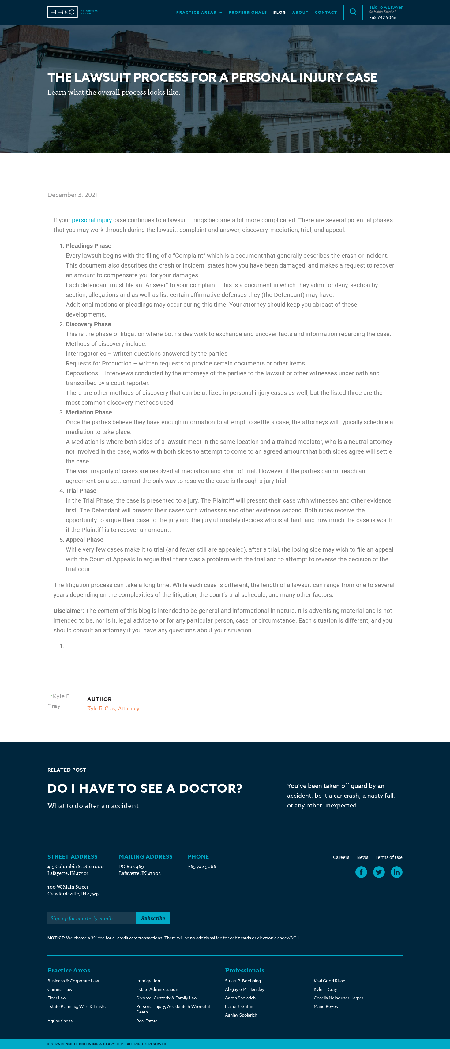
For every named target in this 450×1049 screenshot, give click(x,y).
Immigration (148, 980)
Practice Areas (196, 12)
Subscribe (153, 917)
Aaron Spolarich (240, 998)
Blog (279, 12)
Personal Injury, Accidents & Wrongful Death (173, 1009)
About (300, 12)
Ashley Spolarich (241, 1015)
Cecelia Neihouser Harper (338, 998)
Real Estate (147, 1021)
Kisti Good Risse (329, 980)
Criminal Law (60, 989)
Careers (341, 857)
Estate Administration (157, 989)
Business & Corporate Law (73, 980)
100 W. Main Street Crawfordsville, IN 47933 (73, 889)
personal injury (92, 220)
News (362, 857)
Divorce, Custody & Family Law (166, 998)
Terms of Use (389, 857)
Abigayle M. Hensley (244, 989)
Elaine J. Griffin (239, 1006)
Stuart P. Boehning (243, 980)
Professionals (248, 12)
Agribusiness (60, 1021)
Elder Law (56, 998)
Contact (326, 12)
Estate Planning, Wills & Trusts (76, 1006)
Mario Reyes (326, 1006)
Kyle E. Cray (325, 989)
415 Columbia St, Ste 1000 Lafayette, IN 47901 (75, 869)
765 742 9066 (382, 17)
